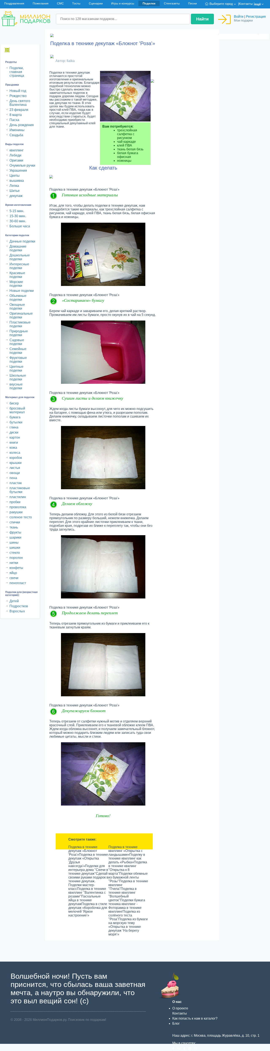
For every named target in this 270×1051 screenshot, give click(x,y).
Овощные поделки (17, 306)
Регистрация (256, 16)
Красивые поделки (17, 275)
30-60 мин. (17, 221)
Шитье (14, 191)
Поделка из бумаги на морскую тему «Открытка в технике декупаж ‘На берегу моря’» (128, 926)
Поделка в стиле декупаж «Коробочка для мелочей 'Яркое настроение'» (87, 909)
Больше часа (19, 226)
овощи (14, 473)
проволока (17, 507)
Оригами (16, 160)
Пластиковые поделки (20, 324)
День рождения (21, 125)
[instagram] (196, 1049)
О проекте (180, 1008)
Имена (35, 9)
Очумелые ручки (22, 165)
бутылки (15, 422)
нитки (13, 563)
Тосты (76, 3)
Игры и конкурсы (122, 3)
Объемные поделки (17, 297)
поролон (16, 557)
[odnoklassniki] (185, 1049)
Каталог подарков (61, 9)
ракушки (16, 512)
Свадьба (16, 135)
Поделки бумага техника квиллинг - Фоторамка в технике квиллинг (126, 905)
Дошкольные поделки (19, 257)
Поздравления (14, 3)
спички (14, 522)
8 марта (15, 115)
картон (14, 437)
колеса (14, 452)
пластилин (17, 497)
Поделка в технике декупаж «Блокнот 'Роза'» (82, 850)
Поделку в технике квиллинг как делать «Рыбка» (126, 858)
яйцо (13, 573)
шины (14, 542)
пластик (15, 483)
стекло (14, 552)
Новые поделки (21, 290)
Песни (192, 3)
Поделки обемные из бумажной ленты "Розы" (128, 877)
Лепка (14, 185)
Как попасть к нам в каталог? (194, 1018)
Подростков (18, 606)
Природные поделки (18, 333)
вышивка (16, 180)
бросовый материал (17, 410)
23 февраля (18, 110)
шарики (15, 537)
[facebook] (174, 1049)
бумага (14, 417)
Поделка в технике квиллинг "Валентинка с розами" (87, 892)
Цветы (14, 175)
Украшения (18, 170)
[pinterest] (191, 1049)
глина (13, 427)
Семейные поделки (17, 350)
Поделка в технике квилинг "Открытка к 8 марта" (127, 867)
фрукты (15, 532)
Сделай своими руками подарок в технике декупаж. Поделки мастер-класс (88, 881)
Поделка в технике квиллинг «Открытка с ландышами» (125, 850)
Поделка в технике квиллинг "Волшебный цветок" (122, 894)
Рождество (18, 96)
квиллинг (16, 150)
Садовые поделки (16, 342)
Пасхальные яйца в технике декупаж (84, 900)
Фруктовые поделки (18, 359)
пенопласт (17, 583)
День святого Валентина (19, 102)
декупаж (16, 196)
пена (13, 478)
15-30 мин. (17, 216)
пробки (14, 502)
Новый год (17, 91)
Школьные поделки (17, 377)
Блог (176, 1023)
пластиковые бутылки (19, 490)
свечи (13, 578)
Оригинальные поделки (21, 315)
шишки (14, 547)
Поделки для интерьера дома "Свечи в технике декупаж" (88, 869)
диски (13, 432)
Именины (16, 130)
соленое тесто (20, 517)
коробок (15, 457)
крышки (15, 463)
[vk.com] (180, 1049)
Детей (14, 601)
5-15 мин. (16, 211)
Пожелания (41, 3)
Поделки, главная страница (16, 71)
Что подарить (13, 9)
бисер (14, 403)
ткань (13, 527)
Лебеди (15, 155)
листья (14, 468)
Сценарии (96, 3)
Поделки (149, 3)
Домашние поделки (17, 248)
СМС (60, 3)
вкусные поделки (16, 386)
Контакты (246, 3)
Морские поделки (16, 283)
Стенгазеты (172, 3)
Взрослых (17, 611)
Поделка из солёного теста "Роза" (124, 915)
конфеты (16, 568)
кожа (13, 447)
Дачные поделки (22, 241)
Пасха (14, 120)
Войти (238, 16)
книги (13, 442)
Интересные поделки (19, 266)
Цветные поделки (16, 368)
